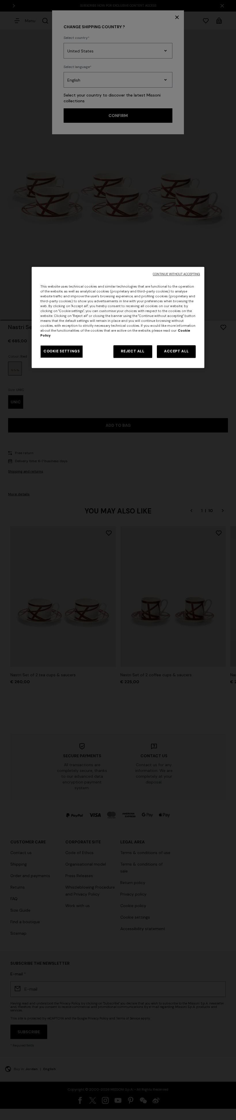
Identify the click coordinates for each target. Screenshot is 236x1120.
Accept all (176, 351)
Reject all (132, 351)
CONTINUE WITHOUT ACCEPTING (176, 274)
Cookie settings (61, 351)
